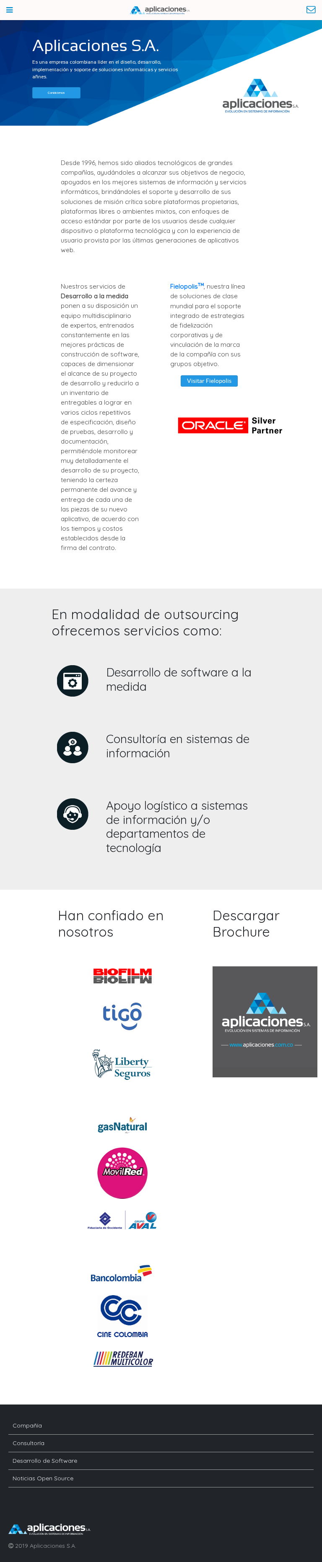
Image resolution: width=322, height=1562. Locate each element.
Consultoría (28, 1443)
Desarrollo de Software (45, 1460)
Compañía (27, 1425)
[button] (56, 92)
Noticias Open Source (43, 1478)
